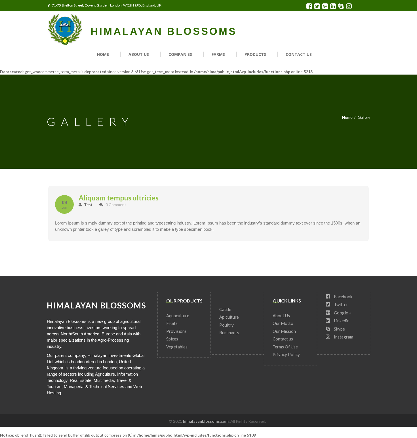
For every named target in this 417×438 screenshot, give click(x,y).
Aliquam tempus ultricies (119, 197)
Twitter (340, 304)
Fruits (172, 323)
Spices (172, 338)
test (87, 204)
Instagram (343, 336)
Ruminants (229, 332)
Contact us (299, 54)
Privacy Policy (286, 354)
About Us (139, 54)
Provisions (176, 331)
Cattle (225, 309)
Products (255, 54)
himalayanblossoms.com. (206, 421)
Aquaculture (177, 315)
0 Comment (116, 204)
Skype (339, 328)
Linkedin (341, 320)
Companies (180, 54)
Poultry (226, 324)
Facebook (342, 296)
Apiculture (229, 316)
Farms (218, 54)
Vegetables (177, 346)
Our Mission (284, 331)
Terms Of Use (285, 346)
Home (103, 54)
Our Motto (283, 323)
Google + (342, 312)
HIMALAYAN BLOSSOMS (163, 31)
